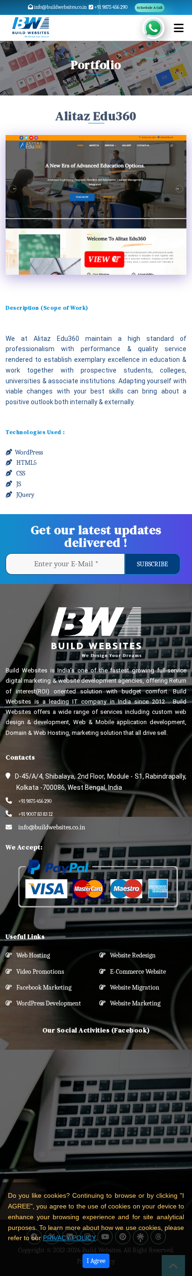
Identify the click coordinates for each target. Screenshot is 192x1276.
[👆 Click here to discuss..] (158, 28)
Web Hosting (31, 955)
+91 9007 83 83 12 (35, 814)
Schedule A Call (149, 8)
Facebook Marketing (41, 987)
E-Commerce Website (136, 971)
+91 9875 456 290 (110, 7)
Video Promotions (38, 971)
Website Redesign (131, 955)
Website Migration (132, 987)
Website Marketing (133, 1003)
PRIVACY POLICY (69, 1238)
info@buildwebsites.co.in (60, 7)
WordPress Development (46, 1003)
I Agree (96, 1261)
